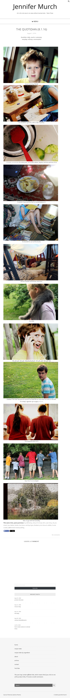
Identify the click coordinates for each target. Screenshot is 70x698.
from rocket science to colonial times (22, 627)
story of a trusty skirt (39, 523)
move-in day (18, 606)
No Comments (56, 535)
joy (9, 525)
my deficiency (28, 523)
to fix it (41, 401)
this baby (17, 613)
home (16, 645)
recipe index (18, 649)
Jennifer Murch (35, 6)
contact (17, 664)
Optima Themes (17, 695)
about (16, 656)
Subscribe (35, 588)
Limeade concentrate (12, 162)
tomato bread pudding (17, 527)
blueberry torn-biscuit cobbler (43, 525)
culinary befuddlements (21, 620)
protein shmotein (19, 600)
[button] (69, 1)
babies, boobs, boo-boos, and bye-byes (21, 525)
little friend (30, 481)
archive (17, 660)
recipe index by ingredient (22, 652)
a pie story (49, 523)
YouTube (17, 668)
